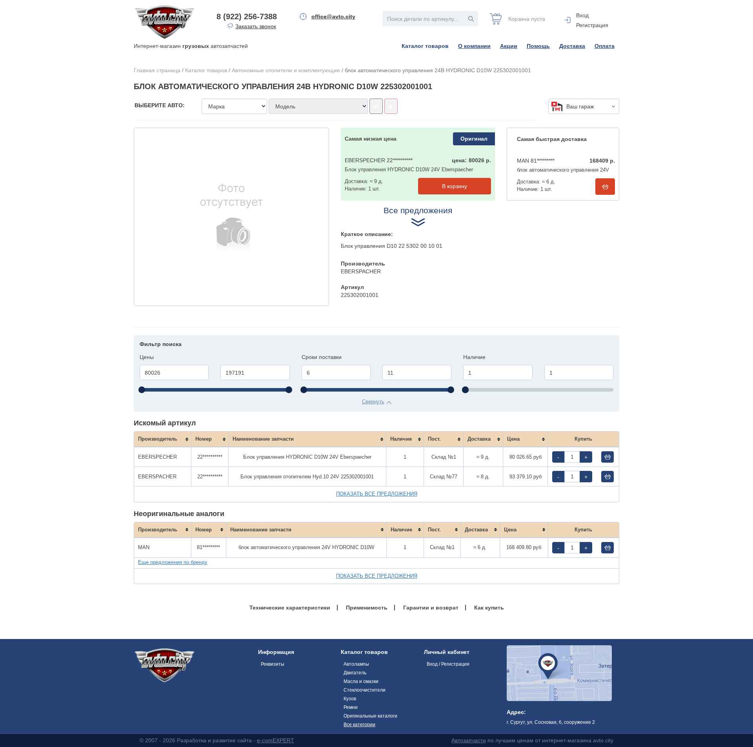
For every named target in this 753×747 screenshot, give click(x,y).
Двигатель (355, 673)
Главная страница (157, 70)
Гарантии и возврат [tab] (430, 607)
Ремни (351, 707)
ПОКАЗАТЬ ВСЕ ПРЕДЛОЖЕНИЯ (376, 494)
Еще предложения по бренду (172, 562)
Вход (582, 15)
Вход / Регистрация (448, 664)
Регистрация (592, 25)
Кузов (350, 698)
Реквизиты (272, 664)
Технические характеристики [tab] (289, 607)
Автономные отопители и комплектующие (286, 70)
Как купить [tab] (489, 607)
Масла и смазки (361, 681)
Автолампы (356, 664)
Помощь (538, 46)
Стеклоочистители (365, 690)
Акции (508, 46)
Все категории (359, 724)
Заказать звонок (255, 26)
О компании (474, 46)
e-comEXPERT (275, 740)
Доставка (572, 46)
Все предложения (418, 210)
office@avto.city (333, 16)
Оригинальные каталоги (370, 716)
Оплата (605, 46)
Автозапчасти (468, 740)
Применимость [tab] (366, 607)
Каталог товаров (425, 46)
